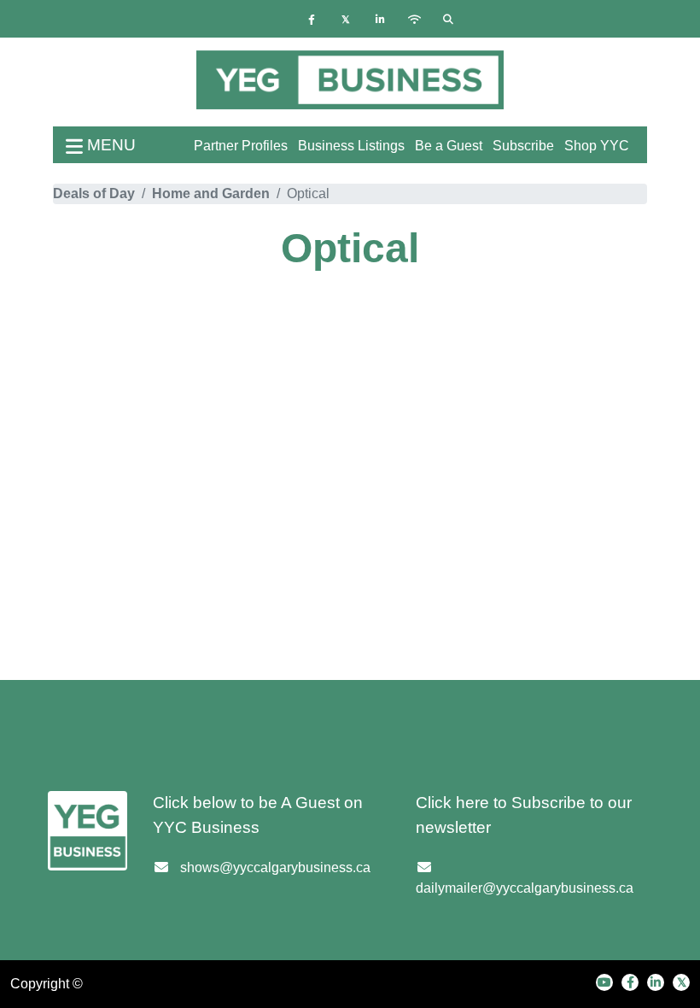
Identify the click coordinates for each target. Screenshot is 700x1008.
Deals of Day (94, 193)
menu (109, 145)
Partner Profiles (241, 145)
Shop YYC (596, 145)
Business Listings (351, 145)
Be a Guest (448, 145)
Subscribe (523, 145)
